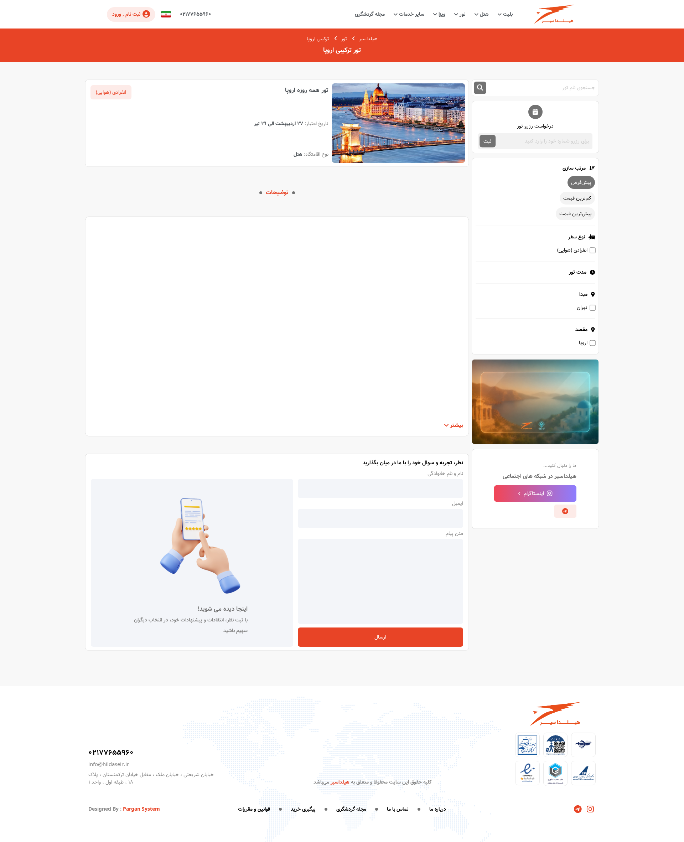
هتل (483, 14)
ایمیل (457, 503)
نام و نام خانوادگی (445, 473)
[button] (166, 14)
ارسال (380, 637)
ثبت (487, 141)
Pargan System (141, 809)
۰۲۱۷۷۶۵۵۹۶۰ (195, 14)
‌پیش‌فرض (581, 182)
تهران (582, 307)
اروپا (583, 343)
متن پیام (454, 533)
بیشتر (456, 425)
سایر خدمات (411, 14)
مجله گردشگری (370, 14)
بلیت (507, 14)
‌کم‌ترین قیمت (577, 198)
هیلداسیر (368, 39)
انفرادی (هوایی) (572, 250)
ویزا (441, 14)
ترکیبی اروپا (318, 39)
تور (462, 14)
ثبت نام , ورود (126, 14)
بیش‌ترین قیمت (575, 214)
